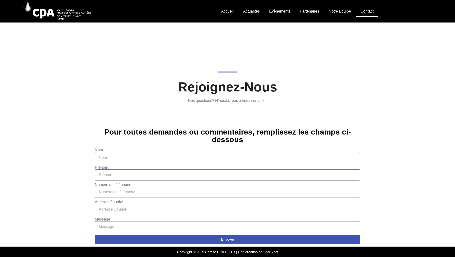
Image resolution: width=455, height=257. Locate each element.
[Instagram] (417, 11)
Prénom (101, 167)
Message (102, 219)
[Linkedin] (430, 11)
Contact (366, 11)
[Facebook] (404, 11)
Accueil (227, 11)
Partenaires (309, 11)
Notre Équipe (340, 11)
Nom (99, 150)
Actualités (251, 11)
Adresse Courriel (109, 202)
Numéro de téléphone (113, 185)
